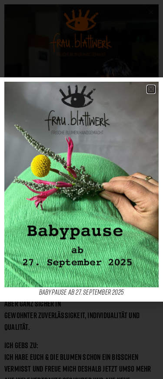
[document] (81, 189)
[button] (151, 89)
